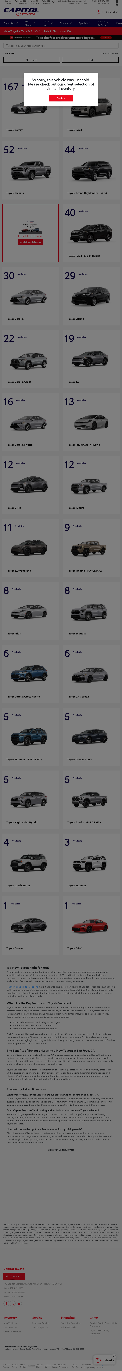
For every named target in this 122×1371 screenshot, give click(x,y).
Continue (61, 98)
